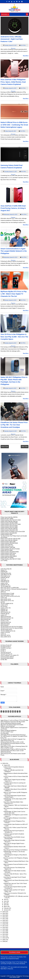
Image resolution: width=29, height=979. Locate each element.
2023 (3, 915)
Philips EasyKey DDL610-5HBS (9, 525)
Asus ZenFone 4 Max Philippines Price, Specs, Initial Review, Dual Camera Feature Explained (13, 82)
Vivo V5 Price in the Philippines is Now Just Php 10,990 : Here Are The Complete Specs (14, 336)
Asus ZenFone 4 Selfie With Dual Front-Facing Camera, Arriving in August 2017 (13, 208)
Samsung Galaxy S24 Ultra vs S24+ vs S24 (12, 742)
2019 (3, 922)
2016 (3, 927)
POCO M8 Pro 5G (5, 576)
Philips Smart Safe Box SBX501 (9, 517)
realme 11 (3, 634)
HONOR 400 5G (5, 581)
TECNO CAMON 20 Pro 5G (8, 631)
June (5, 901)
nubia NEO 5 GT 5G (6, 574)
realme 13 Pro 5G (5, 590)
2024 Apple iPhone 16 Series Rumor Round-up (13, 734)
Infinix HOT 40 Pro (5, 635)
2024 (3, 913)
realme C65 (4, 597)
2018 (3, 924)
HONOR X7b (4, 609)
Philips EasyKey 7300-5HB (8, 547)
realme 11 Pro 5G (5, 632)
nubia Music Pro (5, 580)
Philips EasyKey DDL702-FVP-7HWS (11, 520)
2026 (3, 763)
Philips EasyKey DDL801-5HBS (9, 523)
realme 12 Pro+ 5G (6, 608)
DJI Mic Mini (4, 659)
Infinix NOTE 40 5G (6, 599)
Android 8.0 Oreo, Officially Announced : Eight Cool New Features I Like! (12, 39)
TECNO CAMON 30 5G (7, 603)
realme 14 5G (4, 583)
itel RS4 (3, 602)
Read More (25, 55)
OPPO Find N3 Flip (6, 616)
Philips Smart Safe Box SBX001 (9, 540)
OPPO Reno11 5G (5, 612)
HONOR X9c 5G (5, 584)
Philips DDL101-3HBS (7, 550)
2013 (3, 932)
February (6, 908)
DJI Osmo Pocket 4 (6, 646)
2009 (3, 939)
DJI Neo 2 (3, 649)
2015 (3, 929)
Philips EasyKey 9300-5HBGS (9, 556)
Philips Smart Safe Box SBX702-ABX (10, 538)
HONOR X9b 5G (5, 613)
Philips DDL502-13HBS (7, 518)
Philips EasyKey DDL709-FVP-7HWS (11, 559)
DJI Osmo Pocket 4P (6, 645)
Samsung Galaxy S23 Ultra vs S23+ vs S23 (12, 750)
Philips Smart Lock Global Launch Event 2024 (13, 531)
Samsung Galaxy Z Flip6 (7, 595)
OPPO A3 (3, 592)
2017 (3, 925)
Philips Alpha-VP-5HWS (7, 557)
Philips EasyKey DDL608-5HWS (9, 543)
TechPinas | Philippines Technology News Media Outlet (19, 976)
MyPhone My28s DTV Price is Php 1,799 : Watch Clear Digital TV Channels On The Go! (14, 294)
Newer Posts (4, 446)
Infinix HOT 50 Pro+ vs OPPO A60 (10, 587)
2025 (3, 911)
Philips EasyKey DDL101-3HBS (9, 527)
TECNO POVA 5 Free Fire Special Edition (12, 628)
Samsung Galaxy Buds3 (7, 658)
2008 (3, 941)
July (5, 899)
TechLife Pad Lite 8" (6, 652)
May (5, 903)
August (6, 765)
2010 (3, 937)
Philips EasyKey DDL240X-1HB (9, 530)
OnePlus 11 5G (5, 620)
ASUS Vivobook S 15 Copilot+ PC (10, 655)
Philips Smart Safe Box (7, 544)
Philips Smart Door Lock (7, 546)
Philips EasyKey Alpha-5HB (8, 541)
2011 (3, 936)
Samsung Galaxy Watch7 (7, 656)
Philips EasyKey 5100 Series (8, 553)
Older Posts (24, 446)
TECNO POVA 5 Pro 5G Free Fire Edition (11, 626)
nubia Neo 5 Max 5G (6, 569)
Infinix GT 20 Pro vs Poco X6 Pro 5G (10, 596)
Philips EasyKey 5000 (6, 534)
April (5, 904)
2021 (3, 918)
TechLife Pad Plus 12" (6, 653)
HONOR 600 (4, 571)
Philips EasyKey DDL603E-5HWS (10, 551)
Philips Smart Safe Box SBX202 (9, 528)
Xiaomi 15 (3, 579)
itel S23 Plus (4, 606)
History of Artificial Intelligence (8, 730)
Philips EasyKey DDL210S (8, 554)
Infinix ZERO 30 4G (6, 636)
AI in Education (5, 733)
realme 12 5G (4, 605)
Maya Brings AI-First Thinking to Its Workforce (16, 850)
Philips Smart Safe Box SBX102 (9, 521)
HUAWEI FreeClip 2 (6, 648)
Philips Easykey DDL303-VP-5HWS (10, 549)
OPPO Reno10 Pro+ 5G (7, 618)
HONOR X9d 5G (5, 577)
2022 (3, 917)
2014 (3, 931)
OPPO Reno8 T (5, 625)
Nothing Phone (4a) (6, 573)
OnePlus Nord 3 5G (6, 622)
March (5, 906)
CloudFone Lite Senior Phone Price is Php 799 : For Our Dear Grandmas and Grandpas (14, 425)
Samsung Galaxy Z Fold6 (7, 593)
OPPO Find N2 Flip (6, 752)
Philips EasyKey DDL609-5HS (9, 533)
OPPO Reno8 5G (5, 623)
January (6, 910)
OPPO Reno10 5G (5, 619)
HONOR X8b (4, 610)
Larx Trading (4, 560)
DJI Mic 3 (3, 651)
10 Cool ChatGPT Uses (7, 732)
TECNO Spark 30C (6, 586)
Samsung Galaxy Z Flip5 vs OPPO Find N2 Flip (13, 749)
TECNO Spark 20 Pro (6, 629)
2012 (3, 934)
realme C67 (4, 615)
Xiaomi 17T (4, 570)
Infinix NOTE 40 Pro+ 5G (7, 600)
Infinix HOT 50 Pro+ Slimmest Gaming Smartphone (14, 589)
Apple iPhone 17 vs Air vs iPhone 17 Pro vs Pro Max (14, 720)
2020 (3, 920)
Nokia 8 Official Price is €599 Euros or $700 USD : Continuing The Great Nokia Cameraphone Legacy (14, 124)
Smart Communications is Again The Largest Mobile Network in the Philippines (14, 251)
